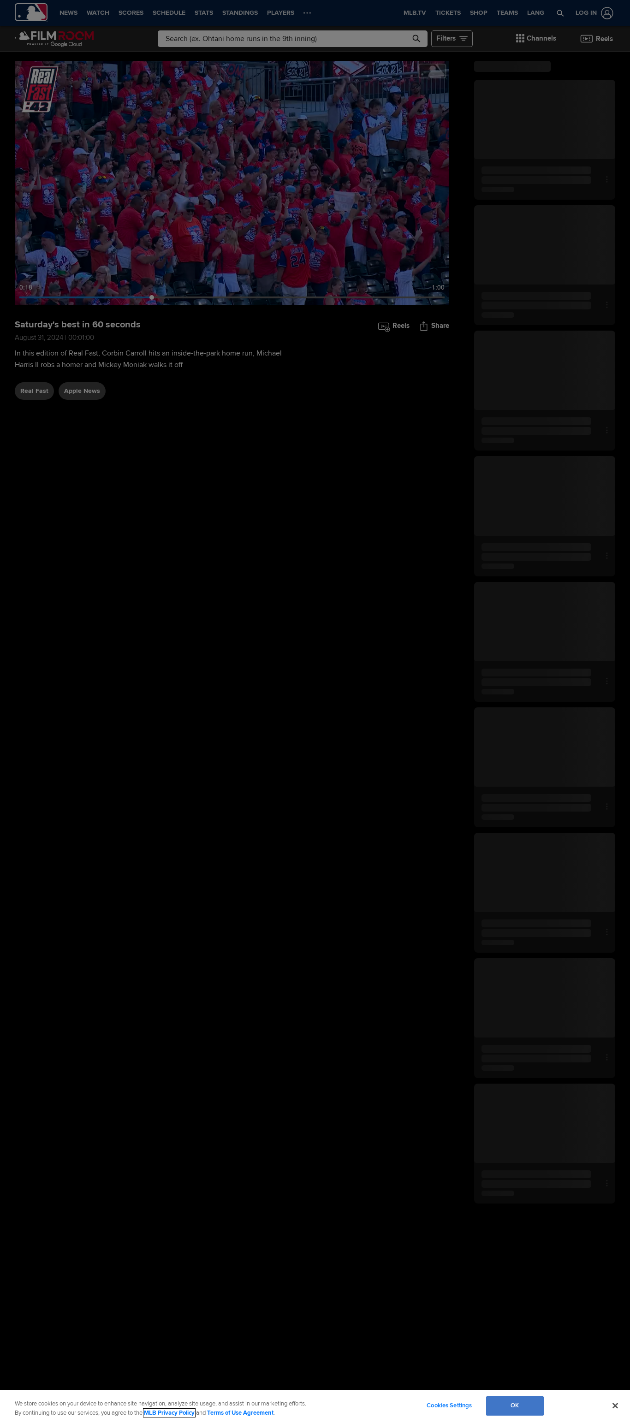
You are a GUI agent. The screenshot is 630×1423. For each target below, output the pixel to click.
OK (515, 1405)
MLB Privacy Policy (169, 1413)
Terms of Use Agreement (240, 1413)
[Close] (615, 1405)
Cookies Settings (449, 1405)
